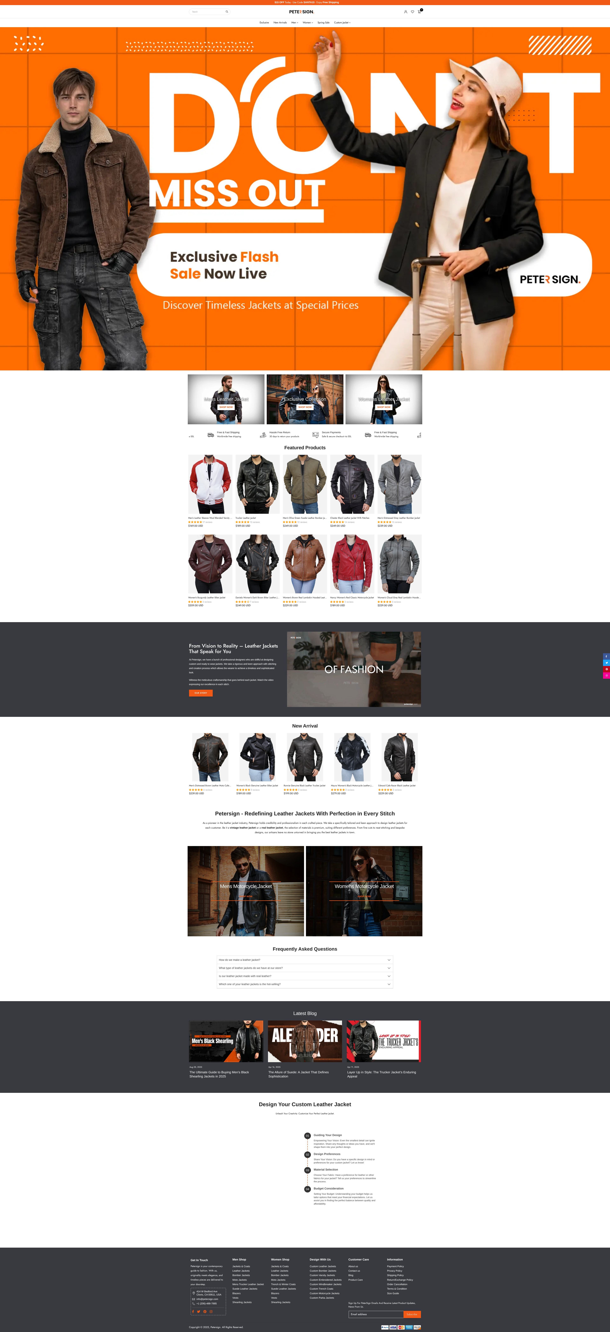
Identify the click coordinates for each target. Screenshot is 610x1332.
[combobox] (209, 12)
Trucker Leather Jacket (246, 518)
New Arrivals (280, 22)
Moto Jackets (239, 1280)
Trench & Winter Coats (283, 1284)
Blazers (236, 1293)
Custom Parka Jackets (322, 1298)
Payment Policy (395, 1266)
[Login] (405, 11)
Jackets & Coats (241, 1266)
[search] (227, 12)
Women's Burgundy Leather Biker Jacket (206, 597)
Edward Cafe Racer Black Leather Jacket (396, 785)
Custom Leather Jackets (323, 1266)
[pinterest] (606, 669)
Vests (235, 1298)
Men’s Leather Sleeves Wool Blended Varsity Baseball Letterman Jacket (221, 518)
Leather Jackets (241, 1271)
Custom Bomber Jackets (323, 1271)
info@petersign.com (207, 1299)
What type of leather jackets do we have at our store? (251, 968)
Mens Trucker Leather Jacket (248, 1284)
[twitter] (606, 663)
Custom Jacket (341, 22)
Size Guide (393, 1293)
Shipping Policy (395, 1275)
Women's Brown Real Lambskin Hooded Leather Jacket (308, 597)
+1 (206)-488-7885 (207, 1303)
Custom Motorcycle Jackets (324, 1293)
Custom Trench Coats (321, 1289)
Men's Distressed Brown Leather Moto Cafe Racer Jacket (215, 785)
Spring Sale (323, 22)
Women (307, 22)
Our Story (201, 692)
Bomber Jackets (241, 1275)
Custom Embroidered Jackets (326, 1280)
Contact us (354, 1271)
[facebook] (606, 656)
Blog (350, 1275)
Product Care (355, 1280)
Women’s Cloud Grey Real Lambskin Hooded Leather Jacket (406, 597)
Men (293, 22)
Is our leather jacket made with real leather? (245, 976)
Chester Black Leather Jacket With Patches (349, 518)
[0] (419, 11)
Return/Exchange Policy (400, 1280)
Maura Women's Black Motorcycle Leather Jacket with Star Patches (361, 785)
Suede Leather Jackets (244, 1289)
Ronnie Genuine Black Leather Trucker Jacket (304, 785)
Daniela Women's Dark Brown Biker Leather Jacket (259, 597)
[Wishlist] (412, 11)
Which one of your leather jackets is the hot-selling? (250, 984)
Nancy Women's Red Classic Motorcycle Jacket (352, 597)
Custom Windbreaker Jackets (326, 1284)
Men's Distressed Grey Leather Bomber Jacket (399, 518)
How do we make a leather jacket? (239, 959)
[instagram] (606, 675)
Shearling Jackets (242, 1302)
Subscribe (412, 1314)
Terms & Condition (397, 1289)
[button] (195, 522)
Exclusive (264, 22)
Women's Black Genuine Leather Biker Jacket (257, 785)
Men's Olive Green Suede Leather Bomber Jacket (306, 518)
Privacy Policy (394, 1271)
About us (353, 1266)
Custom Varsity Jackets (322, 1275)
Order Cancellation (397, 1284)
